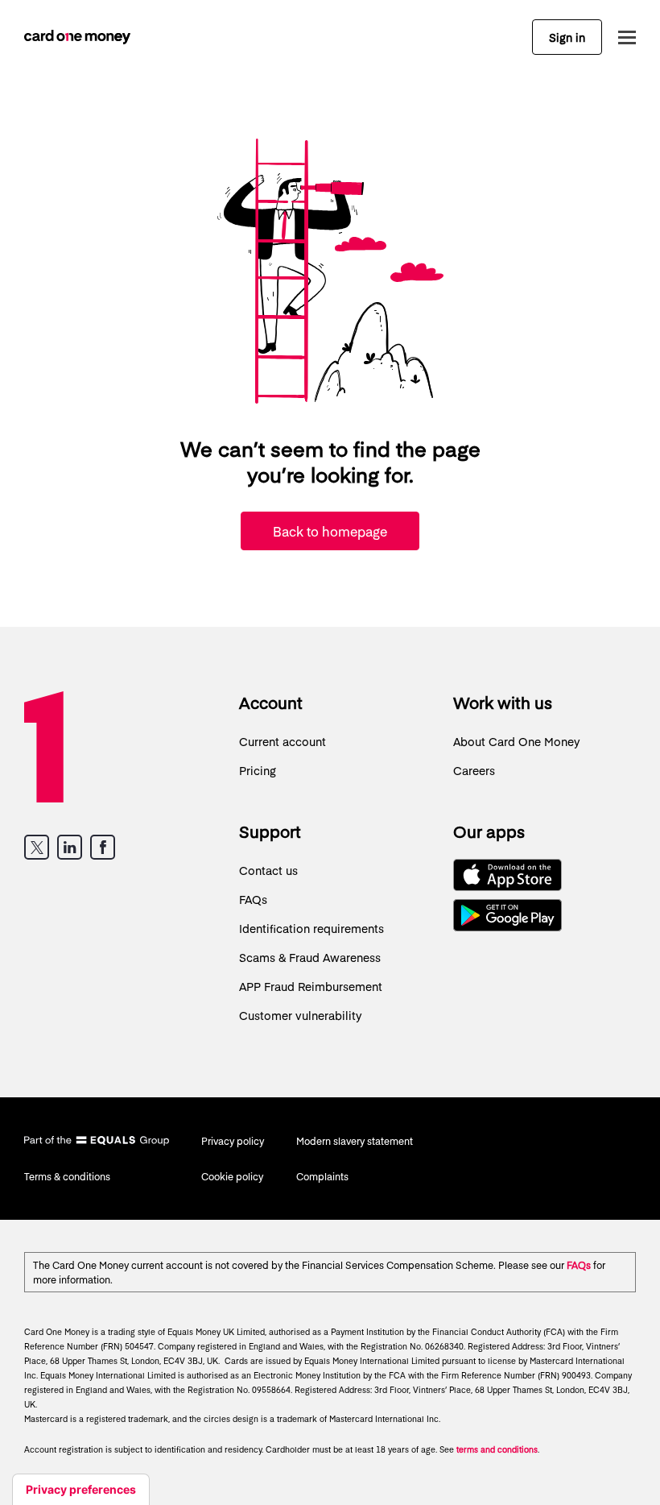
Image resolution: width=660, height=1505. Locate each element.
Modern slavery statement (354, 1140)
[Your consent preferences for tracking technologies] (81, 1489)
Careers (474, 770)
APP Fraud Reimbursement (310, 986)
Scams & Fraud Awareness (310, 957)
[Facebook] (102, 847)
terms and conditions (497, 1449)
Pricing (257, 770)
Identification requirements (311, 928)
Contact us (268, 870)
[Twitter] (36, 847)
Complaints (322, 1176)
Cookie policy (232, 1176)
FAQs (253, 899)
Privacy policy (232, 1140)
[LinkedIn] (69, 847)
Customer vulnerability (300, 1015)
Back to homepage (330, 531)
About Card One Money (516, 741)
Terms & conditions (67, 1176)
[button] (623, 37)
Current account (282, 741)
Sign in (567, 37)
